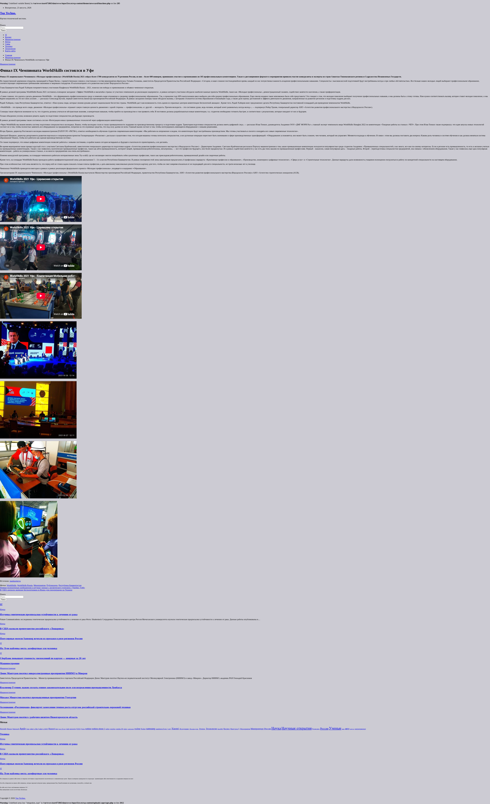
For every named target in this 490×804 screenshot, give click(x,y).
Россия (324, 728)
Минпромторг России (261, 729)
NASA (78, 729)
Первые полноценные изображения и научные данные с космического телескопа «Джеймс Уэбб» (42, 588)
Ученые (335, 728)
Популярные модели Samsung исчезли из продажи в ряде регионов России (41, 638)
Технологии (10, 49)
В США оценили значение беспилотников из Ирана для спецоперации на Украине (36, 590)
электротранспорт (360, 729)
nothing (88, 729)
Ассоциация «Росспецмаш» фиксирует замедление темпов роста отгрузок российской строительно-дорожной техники (65, 707)
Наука (7, 42)
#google (3, 729)
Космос (8, 37)
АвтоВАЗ (220, 729)
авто (347, 728)
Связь (7, 44)
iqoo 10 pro (62, 729)
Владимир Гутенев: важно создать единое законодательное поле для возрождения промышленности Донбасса (61, 687)
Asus (27, 729)
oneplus (112, 729)
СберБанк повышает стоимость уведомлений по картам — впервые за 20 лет (43, 658)
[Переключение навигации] (1, 23)
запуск (352, 729)
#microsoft (16, 729)
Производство (193, 729)
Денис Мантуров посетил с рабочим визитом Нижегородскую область (39, 717)
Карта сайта (10, 51)
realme (137, 729)
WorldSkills (11, 585)
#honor (9, 729)
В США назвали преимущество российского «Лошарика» (32, 628)
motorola (73, 729)
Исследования (184, 729)
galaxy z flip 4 (34, 729)
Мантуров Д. (235, 729)
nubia (107, 729)
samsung (150, 728)
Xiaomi (175, 728)
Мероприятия (39, 585)
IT (6, 35)
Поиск (3, 25)
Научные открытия (296, 728)
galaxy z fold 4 (43, 729)
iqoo (56, 729)
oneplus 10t (119, 729)
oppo (125, 729)
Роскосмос (316, 729)
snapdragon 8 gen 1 (162, 729)
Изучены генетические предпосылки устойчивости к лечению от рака (38, 614)
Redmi (143, 729)
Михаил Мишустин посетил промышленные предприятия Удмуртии (38, 697)
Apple (23, 728)
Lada (67, 729)
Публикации (52, 585)
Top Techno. (8, 13)
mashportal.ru (15, 581)
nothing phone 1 (98, 729)
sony (169, 729)
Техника (8, 46)
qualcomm (131, 729)
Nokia (83, 729)
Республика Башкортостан (70, 585)
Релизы (202, 729)
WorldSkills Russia (25, 585)
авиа (343, 729)
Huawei (51, 729)
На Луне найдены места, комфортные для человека (28, 648)
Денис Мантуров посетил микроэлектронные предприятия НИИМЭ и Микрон (43, 673)
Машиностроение (13, 39)
